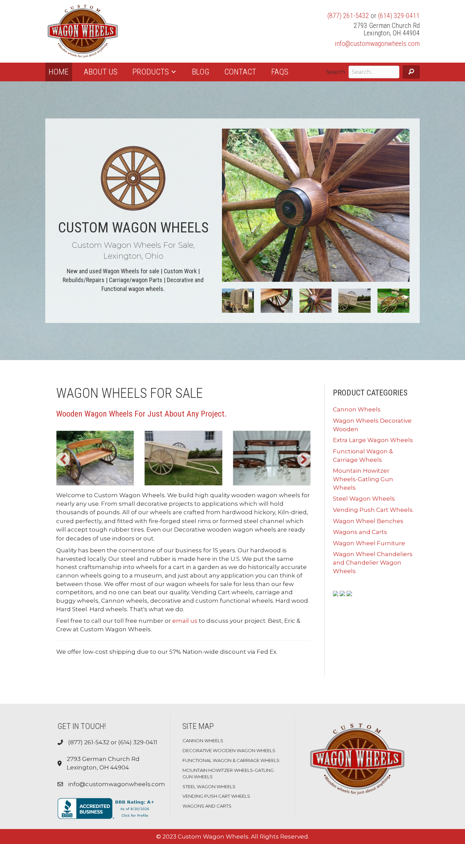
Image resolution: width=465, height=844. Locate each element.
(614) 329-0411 (399, 16)
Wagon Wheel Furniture (369, 543)
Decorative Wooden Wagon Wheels (228, 750)
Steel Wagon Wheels (364, 498)
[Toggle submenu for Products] (174, 72)
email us (184, 620)
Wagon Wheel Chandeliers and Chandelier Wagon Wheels (373, 562)
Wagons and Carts (360, 532)
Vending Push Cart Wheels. (373, 509)
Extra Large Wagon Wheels (373, 440)
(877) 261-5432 (348, 16)
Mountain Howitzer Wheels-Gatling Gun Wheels (363, 479)
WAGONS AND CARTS (206, 806)
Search (335, 72)
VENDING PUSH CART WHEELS (216, 796)
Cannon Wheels (357, 409)
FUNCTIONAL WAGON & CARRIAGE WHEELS (230, 760)
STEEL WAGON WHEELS (209, 786)
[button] (411, 72)
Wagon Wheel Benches (368, 521)
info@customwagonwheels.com (377, 43)
